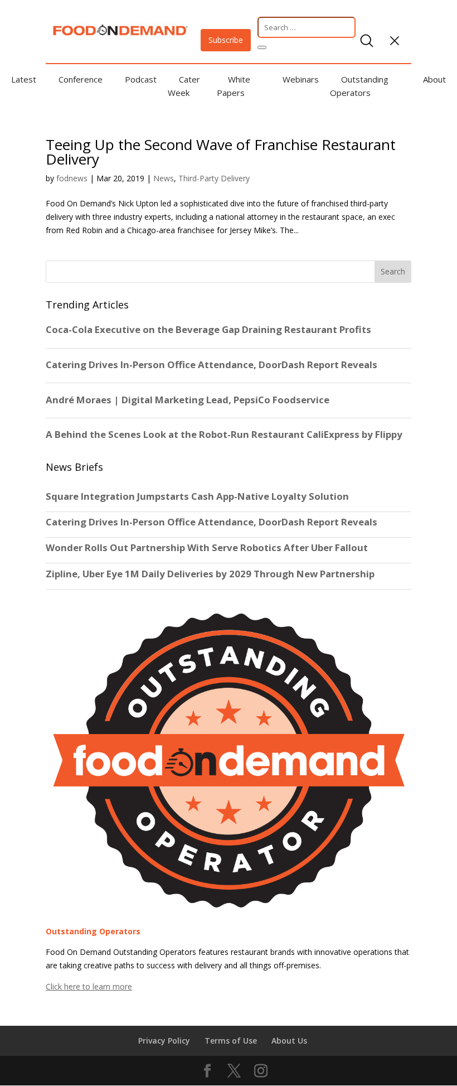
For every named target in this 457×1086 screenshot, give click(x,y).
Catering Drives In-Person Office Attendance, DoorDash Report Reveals (211, 522)
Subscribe (225, 40)
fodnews (71, 178)
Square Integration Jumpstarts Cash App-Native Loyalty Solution (197, 496)
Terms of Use (231, 1040)
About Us (289, 1040)
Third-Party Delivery (214, 178)
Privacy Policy (164, 1040)
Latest (23, 79)
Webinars (301, 79)
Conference (81, 79)
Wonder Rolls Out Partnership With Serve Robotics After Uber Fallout (207, 547)
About (434, 79)
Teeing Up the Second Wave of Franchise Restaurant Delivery (221, 151)
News (163, 178)
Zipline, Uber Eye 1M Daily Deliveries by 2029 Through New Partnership (211, 574)
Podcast (141, 79)
